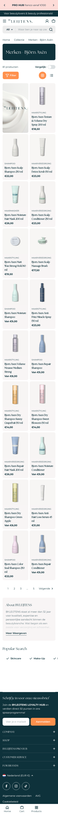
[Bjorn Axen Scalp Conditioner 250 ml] (42, 194)
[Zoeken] (51, 29)
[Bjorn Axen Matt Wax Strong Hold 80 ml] (15, 241)
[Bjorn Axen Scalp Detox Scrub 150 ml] (42, 147)
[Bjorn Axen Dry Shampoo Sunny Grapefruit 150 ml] (15, 394)
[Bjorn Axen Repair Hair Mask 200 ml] (15, 445)
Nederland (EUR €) (18, 775)
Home (6, 39)
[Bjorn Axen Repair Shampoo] (42, 343)
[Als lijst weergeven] (51, 75)
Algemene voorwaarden (17, 795)
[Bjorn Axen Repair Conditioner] (42, 543)
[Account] (47, 21)
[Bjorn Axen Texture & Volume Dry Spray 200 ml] (42, 96)
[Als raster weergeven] (42, 75)
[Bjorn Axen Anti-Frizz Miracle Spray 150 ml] (42, 292)
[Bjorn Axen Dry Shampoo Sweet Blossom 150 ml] (42, 394)
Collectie (19, 39)
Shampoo (10, 163)
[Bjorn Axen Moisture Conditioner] (42, 445)
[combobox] (29, 29)
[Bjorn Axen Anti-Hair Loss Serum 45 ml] (42, 492)
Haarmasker (12, 210)
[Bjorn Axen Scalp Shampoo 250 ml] (15, 147)
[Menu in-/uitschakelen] (4, 21)
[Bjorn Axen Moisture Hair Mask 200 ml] (15, 194)
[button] (4, 5)
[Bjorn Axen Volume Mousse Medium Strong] (15, 343)
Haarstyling (39, 112)
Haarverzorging (41, 163)
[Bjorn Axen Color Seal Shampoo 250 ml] (15, 543)
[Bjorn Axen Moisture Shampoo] (15, 292)
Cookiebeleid (10, 801)
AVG (38, 795)
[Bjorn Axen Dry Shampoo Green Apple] (15, 492)
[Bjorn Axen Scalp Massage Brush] (42, 241)
